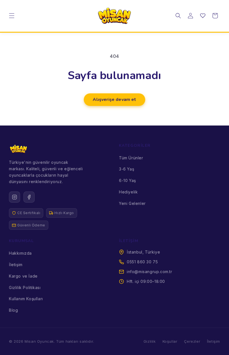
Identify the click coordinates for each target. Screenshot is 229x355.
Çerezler (192, 341)
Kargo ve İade (23, 276)
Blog (13, 310)
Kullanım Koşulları (26, 298)
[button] (12, 16)
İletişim (16, 264)
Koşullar (170, 341)
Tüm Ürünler (131, 157)
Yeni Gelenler (132, 203)
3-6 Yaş (126, 169)
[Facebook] (29, 197)
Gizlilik (150, 341)
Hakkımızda (20, 253)
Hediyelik (128, 192)
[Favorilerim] (203, 16)
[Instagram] (14, 197)
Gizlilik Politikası (24, 287)
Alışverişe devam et (114, 99)
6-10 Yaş (127, 180)
